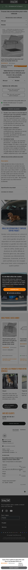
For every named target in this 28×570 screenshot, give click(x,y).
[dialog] (14, 285)
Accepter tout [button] (14, 289)
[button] (14, 293)
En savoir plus (9, 286)
